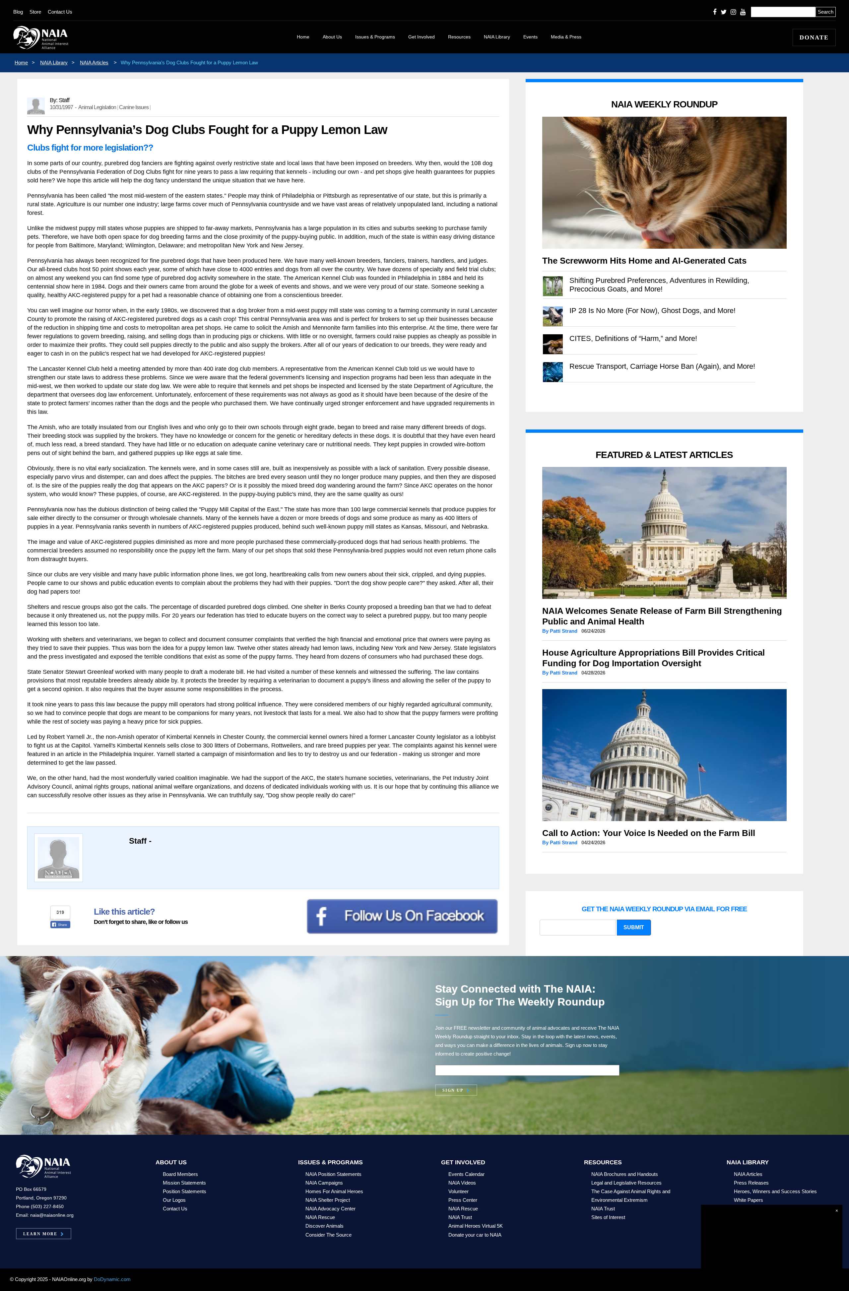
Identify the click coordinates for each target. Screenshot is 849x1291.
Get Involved (421, 36)
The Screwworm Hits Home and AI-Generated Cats (644, 261)
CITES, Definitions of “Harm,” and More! (633, 338)
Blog (18, 12)
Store (35, 12)
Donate (814, 37)
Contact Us (60, 12)
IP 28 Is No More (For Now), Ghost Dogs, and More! (652, 310)
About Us (332, 36)
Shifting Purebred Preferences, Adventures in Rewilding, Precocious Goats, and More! (659, 284)
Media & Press (566, 36)
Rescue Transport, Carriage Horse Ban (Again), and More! (662, 366)
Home (303, 36)
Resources (459, 36)
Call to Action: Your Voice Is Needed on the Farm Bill (648, 833)
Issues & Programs (375, 36)
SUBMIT (633, 927)
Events (530, 36)
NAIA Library (497, 36)
